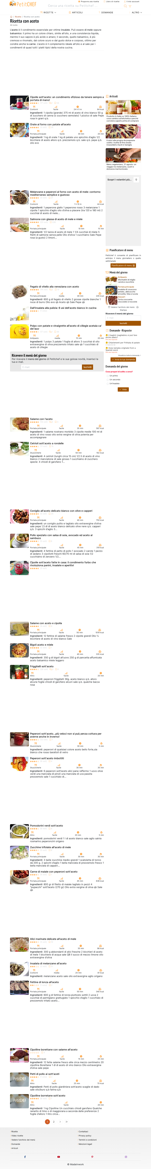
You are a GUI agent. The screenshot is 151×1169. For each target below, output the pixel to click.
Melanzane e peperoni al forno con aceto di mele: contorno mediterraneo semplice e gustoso (65, 193)
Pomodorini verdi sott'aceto (46, 825)
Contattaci (83, 1131)
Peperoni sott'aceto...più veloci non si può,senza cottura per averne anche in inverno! (65, 735)
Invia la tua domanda (124, 359)
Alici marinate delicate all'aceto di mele (53, 938)
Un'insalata (114, 383)
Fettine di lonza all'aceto (44, 982)
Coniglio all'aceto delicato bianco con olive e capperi (61, 510)
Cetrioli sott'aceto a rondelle (47, 443)
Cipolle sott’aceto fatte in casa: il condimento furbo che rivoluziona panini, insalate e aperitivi (63, 564)
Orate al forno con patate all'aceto (50, 124)
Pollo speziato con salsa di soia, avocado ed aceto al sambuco (61, 537)
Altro (135, 12)
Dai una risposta (111, 339)
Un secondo (115, 379)
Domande (107, 12)
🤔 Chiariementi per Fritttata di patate (123, 343)
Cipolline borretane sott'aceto (47, 1095)
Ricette (48, 12)
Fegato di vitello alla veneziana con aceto (54, 286)
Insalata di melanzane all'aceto (48, 963)
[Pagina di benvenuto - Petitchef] (11, 16)
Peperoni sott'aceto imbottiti (47, 758)
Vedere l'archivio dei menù (122, 307)
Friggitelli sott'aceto (42, 666)
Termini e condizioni (88, 1140)
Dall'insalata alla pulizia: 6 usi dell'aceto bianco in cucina (63, 307)
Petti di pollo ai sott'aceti (44, 1073)
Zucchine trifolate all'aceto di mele (50, 847)
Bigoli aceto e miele (41, 644)
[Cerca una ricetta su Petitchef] (125, 6)
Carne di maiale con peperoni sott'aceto (54, 871)
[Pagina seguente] (60, 1121)
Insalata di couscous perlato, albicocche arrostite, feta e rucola (128, 291)
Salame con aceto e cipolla (46, 623)
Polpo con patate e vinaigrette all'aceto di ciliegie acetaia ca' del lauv (66, 327)
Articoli (77, 12)
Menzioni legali (85, 1144)
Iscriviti (88, 367)
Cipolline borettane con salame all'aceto (54, 1049)
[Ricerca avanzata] (130, 6)
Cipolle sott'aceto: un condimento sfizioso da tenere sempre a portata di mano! (67, 99)
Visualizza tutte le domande (128, 355)
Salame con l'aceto (41, 419)
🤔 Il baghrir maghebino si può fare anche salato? (121, 336)
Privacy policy (85, 1136)
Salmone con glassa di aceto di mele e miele (56, 219)
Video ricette (17, 1136)
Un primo (114, 375)
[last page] (66, 1121)
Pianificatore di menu (122, 265)
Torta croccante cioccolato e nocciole (127, 300)
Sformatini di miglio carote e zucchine (126, 281)
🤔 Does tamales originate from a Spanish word (121, 349)
